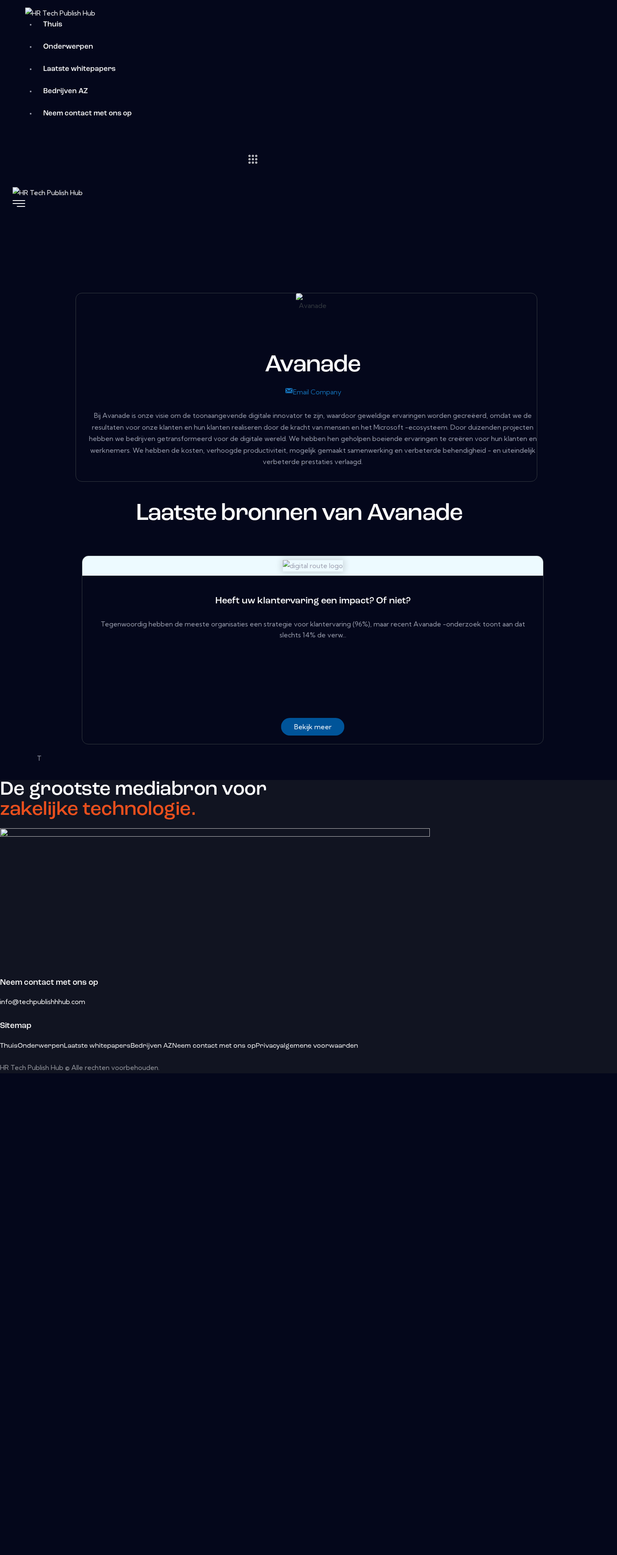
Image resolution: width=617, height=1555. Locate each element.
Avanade (312, 365)
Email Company (317, 392)
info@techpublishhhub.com (42, 1001)
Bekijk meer (313, 727)
